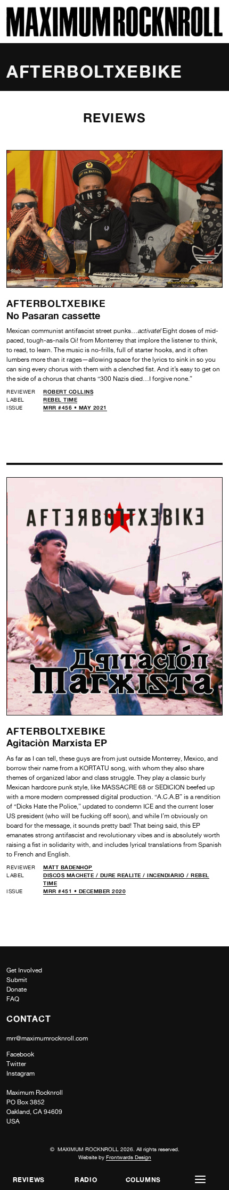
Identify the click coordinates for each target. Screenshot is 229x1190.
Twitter (16, 1064)
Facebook (20, 1054)
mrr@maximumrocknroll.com (47, 1038)
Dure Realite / (124, 875)
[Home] (114, 34)
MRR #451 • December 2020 (84, 891)
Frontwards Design (128, 1157)
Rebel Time (60, 399)
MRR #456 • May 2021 (75, 407)
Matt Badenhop (68, 867)
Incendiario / (169, 875)
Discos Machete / (71, 875)
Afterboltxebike (56, 303)
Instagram (20, 1073)
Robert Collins (68, 391)
